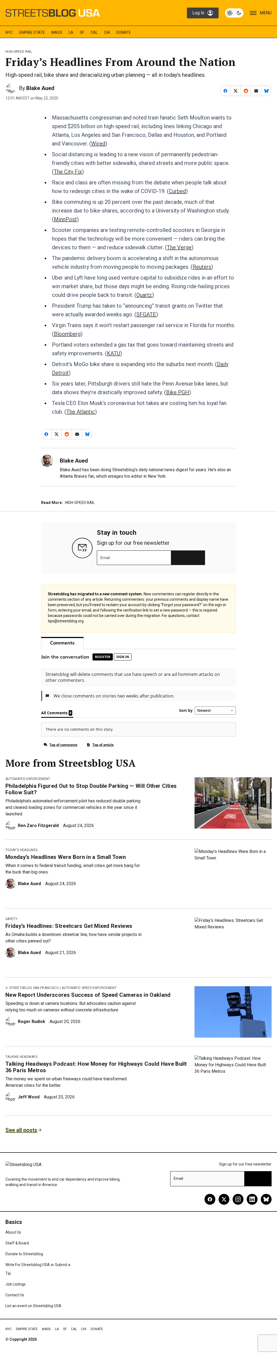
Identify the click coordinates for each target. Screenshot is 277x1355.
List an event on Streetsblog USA (33, 1306)
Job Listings (15, 1284)
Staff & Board (17, 1243)
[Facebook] (210, 1199)
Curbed (177, 191)
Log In (198, 12)
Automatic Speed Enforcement (89, 987)
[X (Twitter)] (224, 1199)
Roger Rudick (31, 1021)
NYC (9, 32)
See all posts (21, 1130)
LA (71, 32)
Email (105, 558)
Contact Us (14, 1295)
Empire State (32, 32)
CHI (107, 32)
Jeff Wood (28, 1097)
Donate (123, 32)
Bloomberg (67, 334)
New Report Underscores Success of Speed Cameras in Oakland (88, 995)
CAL (94, 32)
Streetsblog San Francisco (34, 987)
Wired (98, 143)
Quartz (144, 295)
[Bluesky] (266, 1199)
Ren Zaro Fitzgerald (38, 825)
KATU (113, 353)
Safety (11, 919)
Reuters (202, 267)
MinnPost (65, 219)
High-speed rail (18, 52)
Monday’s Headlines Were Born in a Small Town (65, 857)
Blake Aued (40, 88)
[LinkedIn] (252, 1199)
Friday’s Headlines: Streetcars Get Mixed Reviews (68, 926)
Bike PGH (177, 392)
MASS (56, 32)
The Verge (179, 247)
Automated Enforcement (27, 779)
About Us (13, 1232)
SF (82, 32)
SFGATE (146, 314)
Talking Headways (21, 1056)
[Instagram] (238, 1199)
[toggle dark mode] (234, 13)
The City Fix (68, 171)
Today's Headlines (21, 850)
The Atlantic (80, 412)
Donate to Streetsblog (24, 1254)
